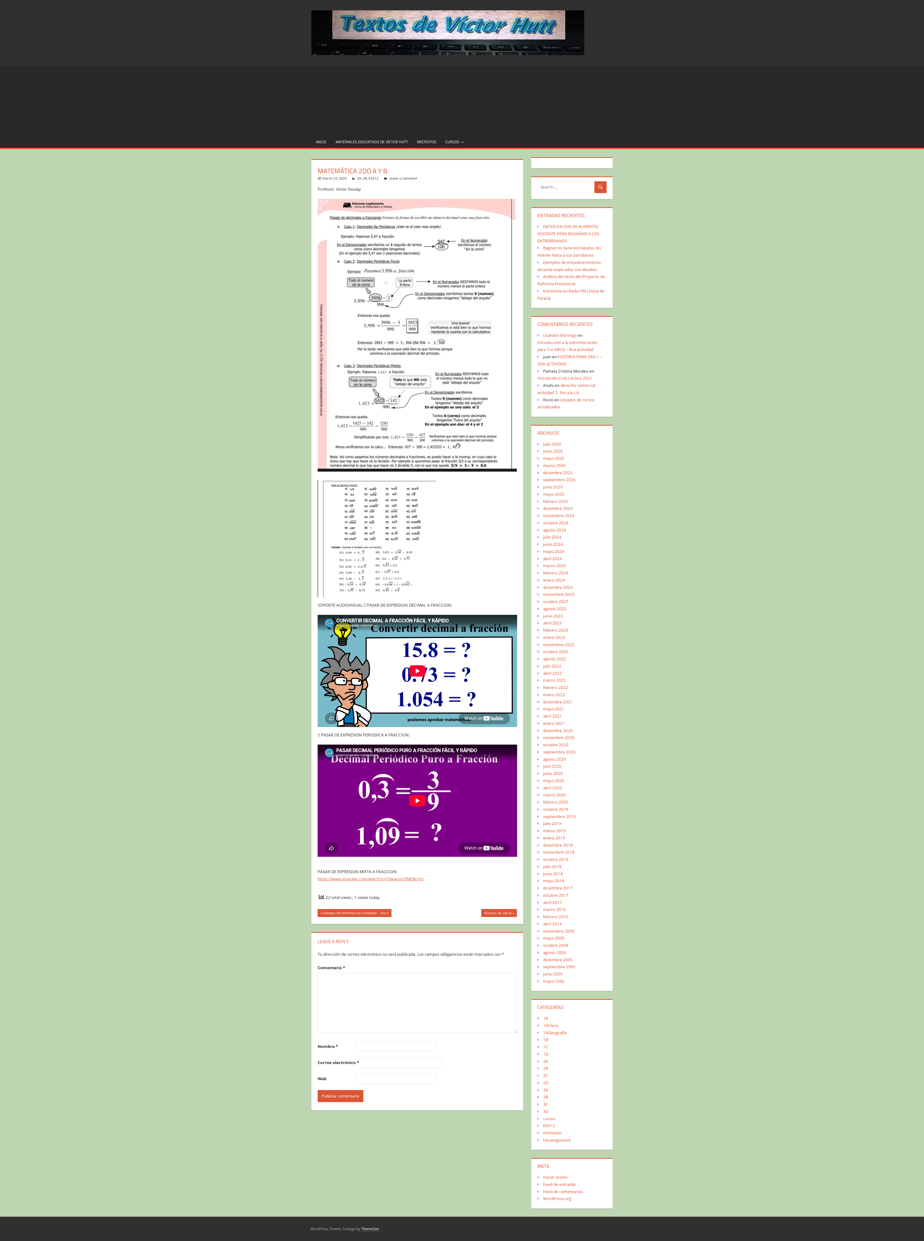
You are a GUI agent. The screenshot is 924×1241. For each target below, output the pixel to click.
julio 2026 (552, 444)
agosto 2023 (554, 608)
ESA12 (374, 178)
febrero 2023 (555, 630)
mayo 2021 (553, 709)
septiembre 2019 (559, 816)
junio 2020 (553, 773)
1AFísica (550, 1025)
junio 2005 (553, 974)
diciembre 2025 (558, 472)
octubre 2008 (555, 945)
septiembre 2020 (559, 752)
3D (545, 1111)
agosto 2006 (554, 952)
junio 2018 (553, 874)
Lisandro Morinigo (560, 335)
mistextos (426, 142)
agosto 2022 (554, 659)
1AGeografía (554, 1032)
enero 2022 (554, 694)
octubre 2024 (555, 523)
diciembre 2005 (558, 959)
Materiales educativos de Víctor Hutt (372, 142)
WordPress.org (557, 1198)
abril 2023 (552, 623)
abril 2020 (552, 788)
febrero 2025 (555, 501)
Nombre (328, 1046)
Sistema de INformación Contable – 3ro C (355, 913)
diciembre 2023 (558, 587)
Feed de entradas (559, 1184)
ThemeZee (370, 1228)
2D (545, 1082)
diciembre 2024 (558, 508)
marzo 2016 (554, 909)
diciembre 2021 (558, 702)
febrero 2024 (555, 573)
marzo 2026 (554, 465)
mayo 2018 (553, 881)
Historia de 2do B (498, 913)
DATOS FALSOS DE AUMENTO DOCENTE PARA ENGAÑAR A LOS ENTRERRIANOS (568, 234)
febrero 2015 (555, 916)
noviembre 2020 (558, 737)
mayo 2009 (553, 938)
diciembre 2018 (558, 845)
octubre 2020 (555, 744)
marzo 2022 (554, 680)
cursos (452, 142)
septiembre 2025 (559, 479)
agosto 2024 (554, 530)
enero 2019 (554, 838)
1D (545, 1054)
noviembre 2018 (558, 852)
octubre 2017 (555, 895)
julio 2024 (552, 537)
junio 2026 (553, 451)
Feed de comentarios (563, 1191)
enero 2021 (554, 723)
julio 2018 (552, 866)
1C (545, 1047)
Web (322, 1078)
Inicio (321, 142)
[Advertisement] (462, 99)
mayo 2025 (553, 494)
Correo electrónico (338, 1062)
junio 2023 (553, 616)
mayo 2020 (553, 780)
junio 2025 (553, 487)
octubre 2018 (555, 859)
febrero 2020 (555, 802)
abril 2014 (552, 924)
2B (365, 178)
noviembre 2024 (558, 515)
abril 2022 (552, 673)
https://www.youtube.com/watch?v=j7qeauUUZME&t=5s (371, 879)
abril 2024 (552, 558)
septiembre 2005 (559, 966)
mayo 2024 (553, 551)
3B (545, 1097)
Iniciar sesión (555, 1177)
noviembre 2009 (558, 931)
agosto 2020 (554, 759)
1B (545, 1039)
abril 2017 (552, 902)
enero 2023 (554, 637)
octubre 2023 (555, 601)
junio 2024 (553, 544)
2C (545, 1075)
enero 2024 (554, 580)
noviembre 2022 (558, 644)
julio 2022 (552, 666)
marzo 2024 (554, 565)
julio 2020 (552, 766)
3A (545, 1090)
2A (359, 178)
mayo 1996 (553, 981)
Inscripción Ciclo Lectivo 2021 (564, 378)
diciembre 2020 (558, 730)
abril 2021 (552, 716)
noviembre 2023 (558, 594)
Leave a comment (403, 178)
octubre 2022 (555, 651)
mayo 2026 (553, 458)
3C (545, 1104)
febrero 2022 (555, 687)
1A (545, 1018)
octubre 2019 (555, 809)
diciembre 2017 (558, 888)
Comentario (331, 967)
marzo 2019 (554, 830)
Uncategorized (556, 1140)
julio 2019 (552, 823)
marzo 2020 (554, 795)
